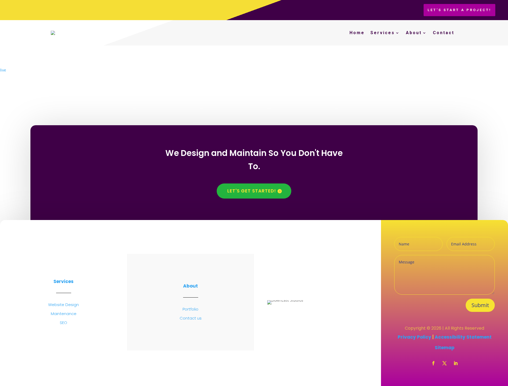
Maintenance (63, 313)
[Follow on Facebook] (433, 363)
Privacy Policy (415, 337)
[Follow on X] (444, 363)
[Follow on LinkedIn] (455, 363)
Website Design (63, 304)
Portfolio (190, 309)
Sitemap (445, 347)
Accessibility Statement (463, 337)
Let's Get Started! (251, 191)
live (3, 70)
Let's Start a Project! (459, 10)
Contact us (191, 318)
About (414, 32)
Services (382, 32)
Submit (480, 305)
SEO (63, 322)
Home (357, 32)
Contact (443, 32)
